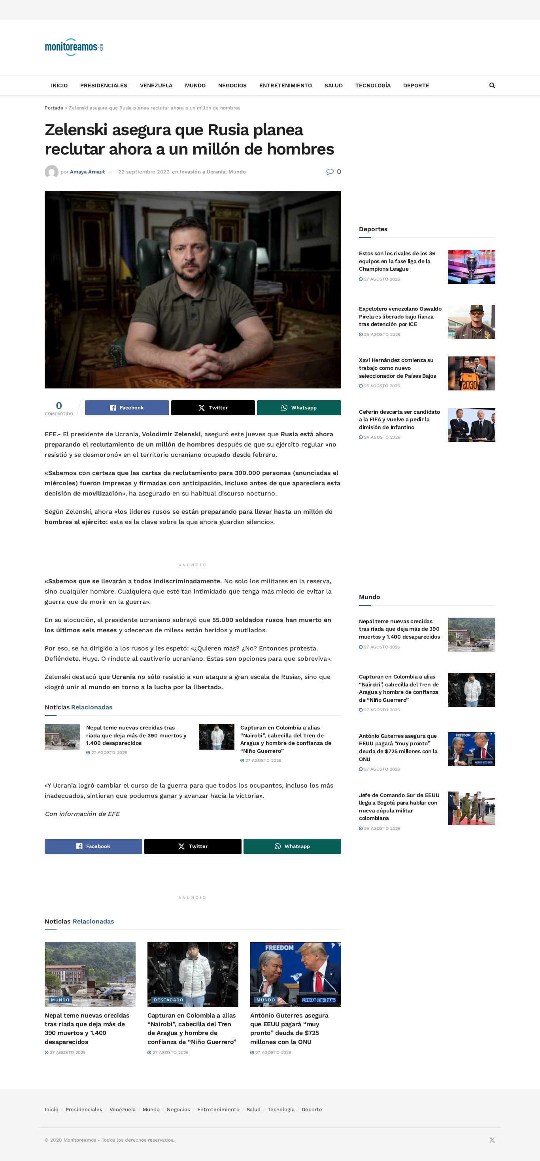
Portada (54, 108)
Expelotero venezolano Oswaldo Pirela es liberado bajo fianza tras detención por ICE (400, 316)
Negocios (232, 85)
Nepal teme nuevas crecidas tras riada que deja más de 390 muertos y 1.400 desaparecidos (136, 735)
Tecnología (373, 85)
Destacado (168, 1000)
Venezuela (156, 85)
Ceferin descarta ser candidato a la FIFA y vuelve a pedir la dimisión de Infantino (399, 419)
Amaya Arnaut (87, 172)
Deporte (416, 85)
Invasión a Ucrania (202, 172)
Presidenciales (103, 85)
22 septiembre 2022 (144, 172)
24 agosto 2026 (381, 437)
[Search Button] (492, 85)
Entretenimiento (285, 85)
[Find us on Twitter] (492, 1140)
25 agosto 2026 (381, 385)
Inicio (59, 85)
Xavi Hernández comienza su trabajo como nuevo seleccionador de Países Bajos (397, 368)
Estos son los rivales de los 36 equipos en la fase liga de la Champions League (397, 261)
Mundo (195, 85)
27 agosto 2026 (108, 752)
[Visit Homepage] (74, 47)
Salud (334, 85)
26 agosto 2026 (381, 334)
